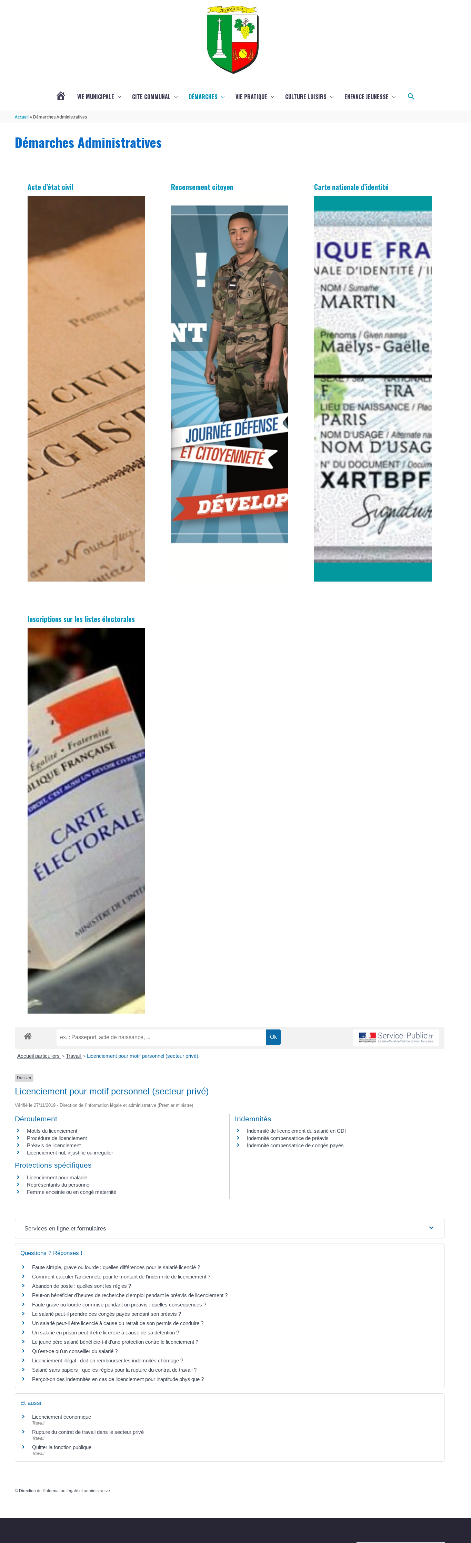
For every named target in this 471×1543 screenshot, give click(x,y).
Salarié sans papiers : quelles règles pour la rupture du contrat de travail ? (114, 1370)
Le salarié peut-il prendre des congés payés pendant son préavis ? (106, 1314)
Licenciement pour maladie (57, 1177)
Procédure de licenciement (57, 1138)
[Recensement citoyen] (230, 389)
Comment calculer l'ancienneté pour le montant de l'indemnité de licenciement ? (121, 1277)
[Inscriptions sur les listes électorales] (86, 821)
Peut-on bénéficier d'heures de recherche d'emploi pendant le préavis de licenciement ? (130, 1295)
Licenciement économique (61, 1417)
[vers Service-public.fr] (396, 1037)
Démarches (203, 97)
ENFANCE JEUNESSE (366, 97)
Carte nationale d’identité (351, 187)
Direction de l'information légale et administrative (64, 1490)
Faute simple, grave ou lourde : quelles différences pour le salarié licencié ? (116, 1267)
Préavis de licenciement (54, 1145)
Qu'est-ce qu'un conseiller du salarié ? (75, 1351)
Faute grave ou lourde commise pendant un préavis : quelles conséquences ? (119, 1304)
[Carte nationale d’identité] (373, 389)
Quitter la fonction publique (61, 1447)
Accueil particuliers (39, 1056)
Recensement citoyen (202, 187)
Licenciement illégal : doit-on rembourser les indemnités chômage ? (107, 1360)
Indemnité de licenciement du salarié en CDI (296, 1131)
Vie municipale (95, 97)
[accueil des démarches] (28, 1035)
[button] (411, 96)
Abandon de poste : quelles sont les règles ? (81, 1286)
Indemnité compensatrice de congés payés (295, 1145)
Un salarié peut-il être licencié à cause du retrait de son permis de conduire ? (117, 1323)
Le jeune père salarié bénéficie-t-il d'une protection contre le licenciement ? (115, 1342)
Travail (74, 1056)
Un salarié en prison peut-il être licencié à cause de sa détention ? (105, 1332)
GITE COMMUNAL (151, 97)
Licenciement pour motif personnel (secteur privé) (142, 1056)
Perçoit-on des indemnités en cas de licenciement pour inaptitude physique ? (118, 1379)
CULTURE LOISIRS (306, 97)
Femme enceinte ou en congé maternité (71, 1192)
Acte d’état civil (50, 187)
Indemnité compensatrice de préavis (288, 1138)
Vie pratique (251, 97)
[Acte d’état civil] (86, 389)
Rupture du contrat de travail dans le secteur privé (88, 1432)
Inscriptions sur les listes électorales (81, 619)
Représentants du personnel (58, 1185)
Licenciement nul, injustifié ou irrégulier (70, 1153)
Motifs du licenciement (52, 1131)
